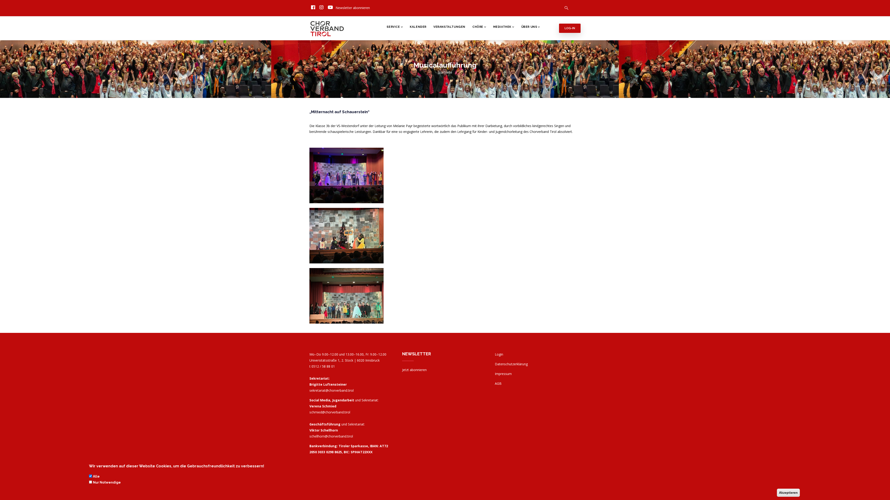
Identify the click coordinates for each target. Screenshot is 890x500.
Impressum (503, 374)
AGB (498, 383)
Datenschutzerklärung (511, 364)
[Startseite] (327, 27)
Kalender (418, 26)
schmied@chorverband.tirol (329, 412)
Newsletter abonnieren (353, 8)
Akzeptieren (788, 492)
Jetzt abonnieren (414, 370)
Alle (96, 476)
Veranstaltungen (449, 26)
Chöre (477, 26)
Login (499, 354)
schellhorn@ (331, 436)
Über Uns (529, 26)
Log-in (570, 28)
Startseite (445, 72)
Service (393, 26)
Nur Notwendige (107, 482)
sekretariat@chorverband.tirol (331, 390)
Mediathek (502, 26)
